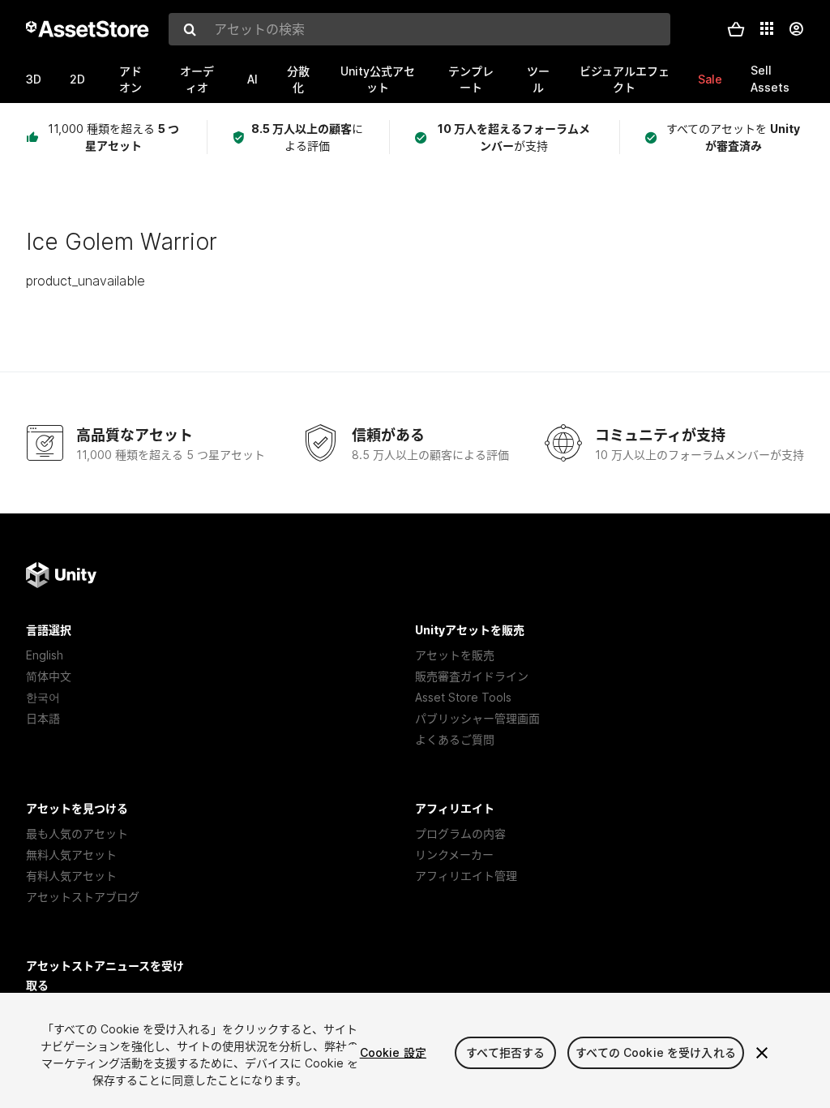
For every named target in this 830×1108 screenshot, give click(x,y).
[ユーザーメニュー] (796, 29)
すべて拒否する (505, 1052)
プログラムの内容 (460, 833)
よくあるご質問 (454, 739)
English (44, 655)
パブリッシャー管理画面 (477, 718)
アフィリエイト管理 (466, 876)
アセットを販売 (454, 655)
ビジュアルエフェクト (625, 79)
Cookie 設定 (393, 1052)
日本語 (43, 718)
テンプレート (471, 79)
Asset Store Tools (463, 697)
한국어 (43, 697)
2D (77, 79)
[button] (736, 29)
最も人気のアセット (77, 833)
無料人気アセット (71, 854)
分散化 (298, 79)
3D (33, 79)
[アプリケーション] (767, 28)
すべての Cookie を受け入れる (655, 1052)
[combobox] (419, 29)
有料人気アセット (71, 876)
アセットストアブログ (82, 897)
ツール (538, 79)
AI (252, 79)
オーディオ (197, 79)
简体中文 (48, 676)
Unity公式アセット (377, 79)
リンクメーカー (454, 854)
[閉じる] (762, 1053)
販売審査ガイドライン (471, 676)
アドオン (130, 79)
